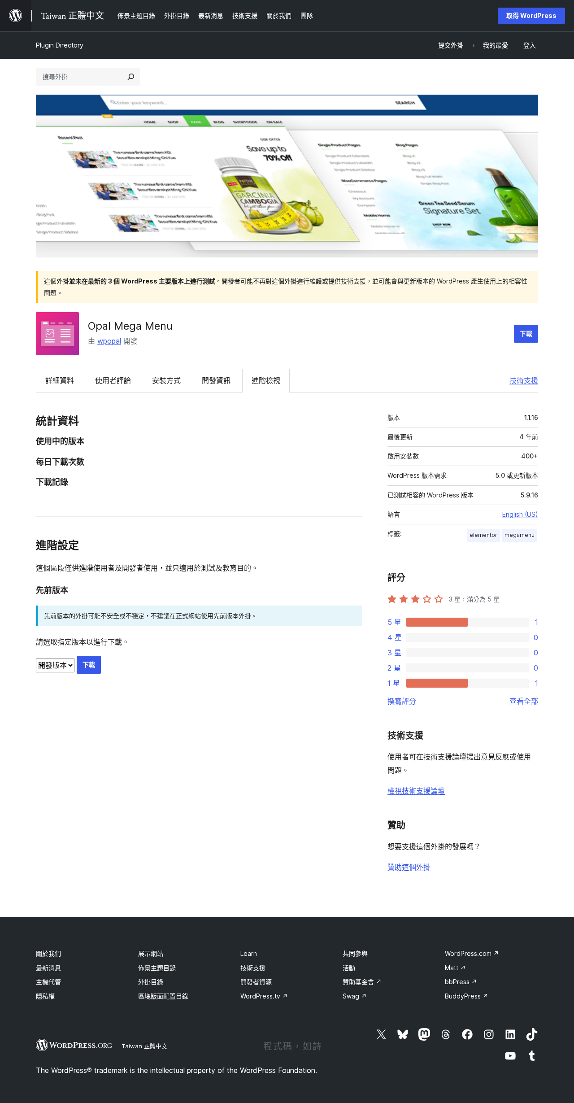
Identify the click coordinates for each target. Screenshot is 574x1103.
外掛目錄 (150, 981)
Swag (355, 996)
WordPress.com (472, 953)
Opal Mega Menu (130, 325)
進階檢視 (266, 380)
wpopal (109, 340)
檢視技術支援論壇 (416, 790)
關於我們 (48, 953)
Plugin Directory (59, 45)
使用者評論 (113, 380)
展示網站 (150, 953)
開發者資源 (256, 981)
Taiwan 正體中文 (144, 1046)
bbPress (461, 981)
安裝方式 (166, 380)
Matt (455, 968)
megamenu (519, 535)
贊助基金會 (362, 981)
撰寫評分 (401, 701)
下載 (526, 333)
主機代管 (48, 981)
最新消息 (48, 968)
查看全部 (523, 701)
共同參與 (355, 953)
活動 (349, 968)
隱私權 (45, 996)
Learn (248, 953)
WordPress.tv (264, 996)
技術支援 (523, 380)
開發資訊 (216, 380)
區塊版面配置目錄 (163, 996)
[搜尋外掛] (131, 77)
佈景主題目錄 (157, 968)
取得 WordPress (531, 15)
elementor (483, 535)
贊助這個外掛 (408, 867)
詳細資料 (59, 380)
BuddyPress (466, 996)
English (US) (520, 514)
